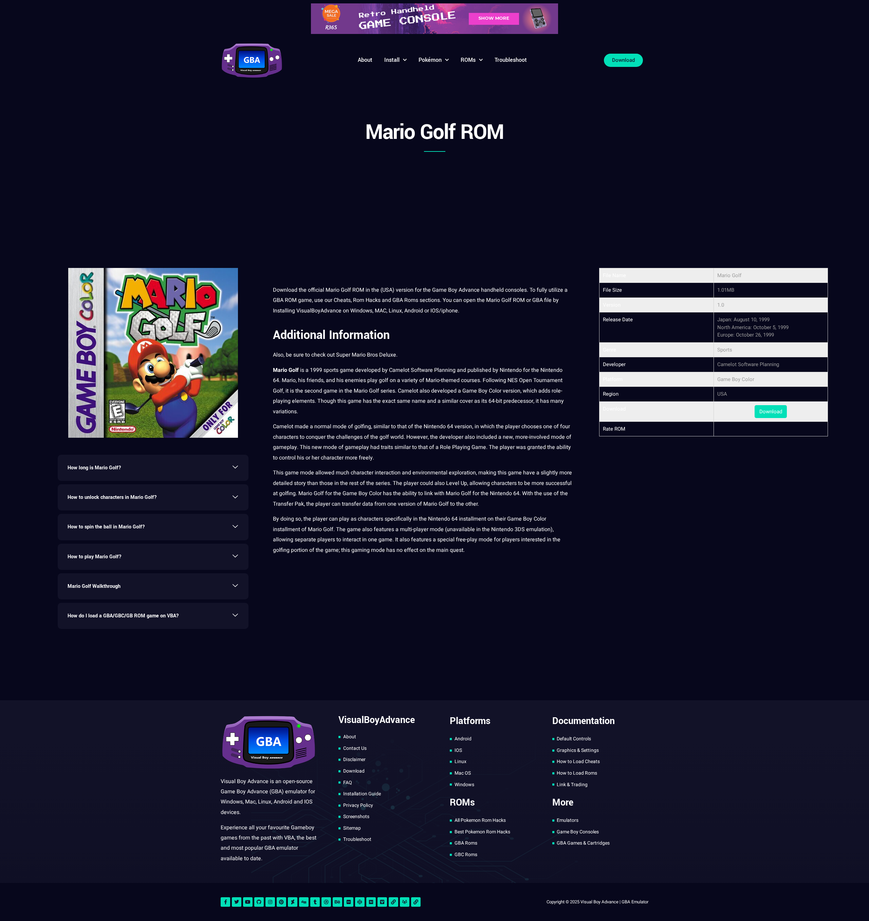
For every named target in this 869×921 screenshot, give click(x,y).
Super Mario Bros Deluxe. (366, 355)
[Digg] (304, 902)
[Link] (393, 902)
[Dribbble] (326, 902)
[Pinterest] (281, 902)
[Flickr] (348, 902)
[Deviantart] (292, 902)
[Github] (259, 902)
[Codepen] (360, 902)
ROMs (468, 60)
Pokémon (430, 60)
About (365, 60)
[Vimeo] (382, 902)
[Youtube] (248, 902)
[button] (153, 468)
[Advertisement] (434, 206)
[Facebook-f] (225, 902)
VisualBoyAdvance (319, 311)
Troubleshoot (511, 60)
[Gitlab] (404, 902)
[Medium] (371, 902)
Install (392, 60)
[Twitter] (236, 902)
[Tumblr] (315, 902)
